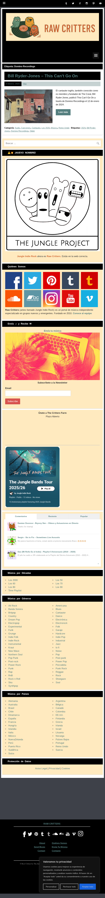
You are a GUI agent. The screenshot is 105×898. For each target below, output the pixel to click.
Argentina (60, 701)
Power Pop (61, 661)
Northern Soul (15, 654)
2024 (83, 128)
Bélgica (59, 704)
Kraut (11, 647)
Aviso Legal (41, 768)
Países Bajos (62, 739)
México (12, 736)
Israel (58, 729)
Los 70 (59, 583)
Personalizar (51, 887)
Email (8, 388)
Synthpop (13, 686)
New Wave (13, 651)
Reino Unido (64, 128)
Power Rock (14, 665)
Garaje (59, 630)
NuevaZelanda (15, 739)
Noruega (60, 736)
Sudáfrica (13, 750)
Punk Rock (61, 668)
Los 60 (11, 583)
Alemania (13, 701)
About (42, 843)
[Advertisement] (52, 798)
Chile (11, 711)
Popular (84, 516)
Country (12, 616)
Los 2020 (46, 128)
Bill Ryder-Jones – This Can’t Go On (43, 75)
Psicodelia (61, 665)
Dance (59, 616)
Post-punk (61, 658)
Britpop (12, 612)
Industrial (60, 640)
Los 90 (59, 587)
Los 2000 (13, 580)
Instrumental (14, 644)
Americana (61, 605)
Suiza (11, 753)
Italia (10, 732)
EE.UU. (59, 715)
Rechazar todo (69, 887)
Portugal (60, 743)
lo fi (57, 647)
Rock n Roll (14, 679)
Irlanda (59, 725)
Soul (58, 682)
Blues (58, 609)
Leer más (63, 112)
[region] (69, 875)
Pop (58, 654)
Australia (12, 704)
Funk (10, 630)
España (12, 718)
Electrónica (61, 619)
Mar (25, 84)
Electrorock (61, 623)
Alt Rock (12, 605)
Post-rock (13, 661)
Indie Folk (13, 637)
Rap (10, 672)
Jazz (58, 644)
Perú (10, 743)
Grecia (59, 722)
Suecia (59, 750)
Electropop (13, 623)
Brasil (11, 708)
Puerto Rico (14, 746)
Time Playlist (14, 590)
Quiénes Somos (59, 843)
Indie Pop (60, 637)
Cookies (66, 768)
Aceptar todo (87, 887)
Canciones (26, 128)
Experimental (15, 626)
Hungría (12, 725)
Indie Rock (13, 640)
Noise (59, 651)
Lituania (60, 732)
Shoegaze (61, 679)
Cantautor (36, 128)
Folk (58, 626)
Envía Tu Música (59, 847)
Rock (58, 675)
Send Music (39, 847)
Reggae (59, 672)
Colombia (60, 711)
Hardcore (60, 633)
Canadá (59, 708)
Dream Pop (14, 619)
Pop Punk (13, 658)
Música (54, 128)
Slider (32, 131)
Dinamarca (13, 715)
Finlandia (60, 718)
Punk (11, 668)
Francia (12, 722)
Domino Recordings (20, 131)
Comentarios (21, 516)
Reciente (52, 516)
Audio (17, 128)
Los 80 (11, 587)
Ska (10, 682)
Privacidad (54, 768)
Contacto (56, 851)
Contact (41, 851)
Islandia (12, 729)
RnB (10, 675)
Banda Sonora (15, 609)
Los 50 (59, 580)
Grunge (12, 633)
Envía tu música (52, 331)
